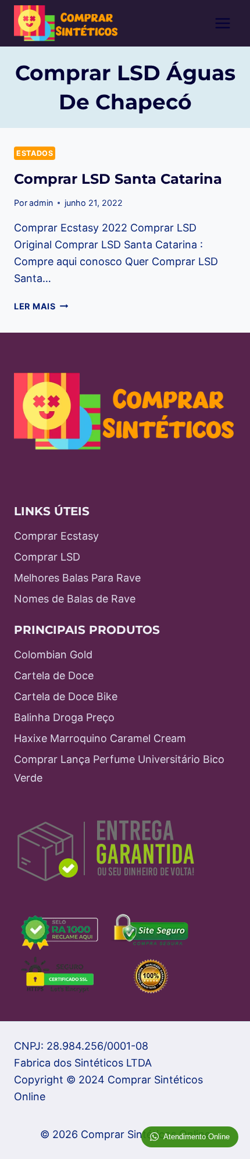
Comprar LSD (47, 557)
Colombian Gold (53, 654)
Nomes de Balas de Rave (74, 599)
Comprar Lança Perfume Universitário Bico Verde (119, 768)
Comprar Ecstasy (56, 536)
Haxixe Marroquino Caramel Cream (100, 738)
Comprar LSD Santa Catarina (118, 178)
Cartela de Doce (54, 675)
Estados (34, 153)
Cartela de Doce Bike (65, 696)
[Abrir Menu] (222, 23)
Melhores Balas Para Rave (77, 578)
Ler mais (41, 306)
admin (41, 203)
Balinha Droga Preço (64, 717)
